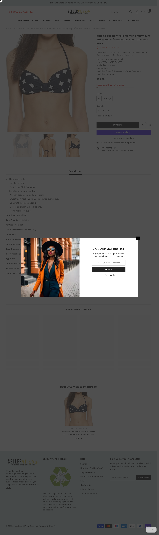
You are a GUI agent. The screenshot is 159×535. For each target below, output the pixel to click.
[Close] (138, 238)
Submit (108, 269)
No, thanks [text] (110, 275)
